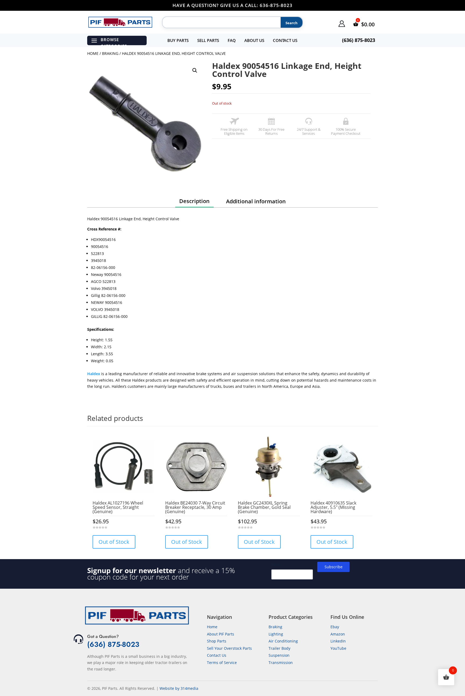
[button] (195, 70)
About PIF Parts (220, 634)
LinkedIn (338, 641)
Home (92, 53)
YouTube (338, 648)
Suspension (279, 655)
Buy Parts (178, 40)
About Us (254, 40)
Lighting (276, 634)
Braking (110, 53)
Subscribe (334, 566)
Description (194, 201)
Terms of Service (222, 662)
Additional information (256, 201)
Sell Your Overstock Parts (229, 648)
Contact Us (285, 40)
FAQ (232, 40)
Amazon (337, 634)
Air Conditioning (283, 641)
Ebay (334, 626)
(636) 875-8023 (113, 644)
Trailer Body (279, 648)
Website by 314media (179, 688)
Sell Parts (208, 40)
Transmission (281, 662)
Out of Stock (113, 541)
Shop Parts (216, 641)
